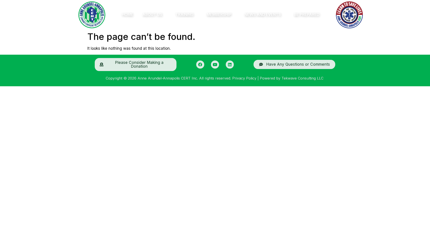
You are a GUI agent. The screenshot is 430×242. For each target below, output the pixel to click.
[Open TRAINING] (196, 15)
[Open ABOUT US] (164, 15)
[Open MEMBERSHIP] (233, 15)
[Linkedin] (230, 64)
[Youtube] (215, 64)
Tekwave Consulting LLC (302, 78)
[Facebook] (200, 64)
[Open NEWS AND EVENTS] (283, 15)
